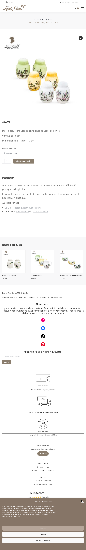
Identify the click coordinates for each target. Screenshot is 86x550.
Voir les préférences (43, 540)
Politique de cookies (31, 546)
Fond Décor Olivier (9, 149)
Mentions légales (44, 546)
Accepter (43, 528)
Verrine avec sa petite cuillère (71, 276)
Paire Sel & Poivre (9, 276)
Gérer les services (9, 521)
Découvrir (43, 454)
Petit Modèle (22, 211)
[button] (83, 501)
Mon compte (76, 2)
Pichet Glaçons (36, 276)
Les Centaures (41, 297)
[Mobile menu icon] (82, 8)
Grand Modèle (40, 211)
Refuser (43, 534)
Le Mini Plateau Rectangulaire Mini (22, 207)
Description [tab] (8, 177)
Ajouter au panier (24, 161)
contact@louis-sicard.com (43, 484)
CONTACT (11, 2)
